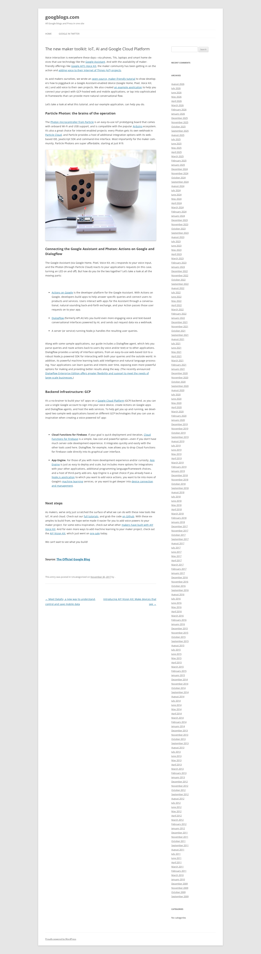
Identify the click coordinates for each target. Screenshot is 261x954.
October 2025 (178, 126)
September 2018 (180, 488)
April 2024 (176, 203)
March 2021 (177, 360)
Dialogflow (58, 318)
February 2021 (178, 364)
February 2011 (178, 870)
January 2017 (178, 573)
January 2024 (178, 215)
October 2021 (178, 330)
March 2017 (177, 564)
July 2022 (176, 292)
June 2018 (176, 500)
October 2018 (178, 483)
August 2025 (177, 135)
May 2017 (176, 556)
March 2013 (177, 768)
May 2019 (176, 454)
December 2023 (179, 220)
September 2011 (180, 845)
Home (48, 33)
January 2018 (178, 522)
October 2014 (178, 688)
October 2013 (178, 739)
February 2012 (178, 824)
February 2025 (178, 160)
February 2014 (178, 722)
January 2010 (178, 879)
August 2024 (177, 186)
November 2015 (179, 632)
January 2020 (178, 420)
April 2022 (176, 305)
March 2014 (177, 717)
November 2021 (179, 326)
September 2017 (180, 539)
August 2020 (177, 390)
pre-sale (95, 533)
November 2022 (179, 275)
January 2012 (178, 828)
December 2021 (179, 322)
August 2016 (177, 594)
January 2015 (178, 675)
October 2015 (178, 637)
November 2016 (179, 581)
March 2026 (177, 105)
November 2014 (179, 683)
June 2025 (176, 143)
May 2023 (176, 249)
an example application (128, 87)
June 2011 (176, 858)
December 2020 (179, 373)
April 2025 (176, 152)
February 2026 (178, 109)
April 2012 (176, 815)
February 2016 (178, 620)
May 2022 (176, 301)
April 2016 (176, 611)
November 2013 (179, 734)
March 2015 (177, 666)
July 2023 (176, 241)
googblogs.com (62, 17)
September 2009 (180, 896)
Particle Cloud (53, 134)
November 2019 (179, 428)
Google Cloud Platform (110, 400)
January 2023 (178, 266)
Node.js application (63, 477)
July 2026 (176, 88)
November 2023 (179, 224)
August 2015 (177, 645)
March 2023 (177, 258)
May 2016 (176, 607)
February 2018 (178, 517)
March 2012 (177, 819)
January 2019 (178, 471)
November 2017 (179, 530)
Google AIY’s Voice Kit (83, 66)
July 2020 (176, 394)
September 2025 (180, 130)
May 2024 (176, 198)
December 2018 (179, 475)
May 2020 (176, 403)
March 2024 (177, 207)
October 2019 (178, 432)
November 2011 (179, 836)
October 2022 (178, 279)
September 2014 (180, 692)
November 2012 (179, 785)
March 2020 (177, 411)
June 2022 (176, 296)
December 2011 (179, 832)
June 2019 (176, 449)
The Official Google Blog (73, 559)
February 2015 (178, 671)
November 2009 (179, 887)
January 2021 (178, 369)
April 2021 (176, 356)
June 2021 (176, 347)
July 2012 (176, 802)
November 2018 (179, 479)
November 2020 (179, 377)
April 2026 (176, 101)
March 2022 (177, 309)
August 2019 (177, 441)
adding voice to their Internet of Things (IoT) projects (90, 70)
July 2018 (176, 496)
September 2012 (180, 794)
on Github (128, 516)
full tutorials (91, 516)
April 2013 (176, 764)
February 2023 (178, 262)
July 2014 (176, 700)
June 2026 (176, 92)
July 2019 (176, 445)
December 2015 (179, 628)
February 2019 (178, 466)
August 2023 (177, 237)
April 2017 (176, 560)
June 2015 (176, 654)
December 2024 (179, 169)
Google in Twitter (69, 33)
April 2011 (176, 862)
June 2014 (176, 705)
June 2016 (176, 603)
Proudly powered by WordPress (60, 939)
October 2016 (178, 585)
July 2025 (176, 139)
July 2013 (176, 751)
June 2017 (176, 551)
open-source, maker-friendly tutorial (113, 78)
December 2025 (179, 118)
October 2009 (178, 892)
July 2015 (176, 649)
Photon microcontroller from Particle (72, 122)
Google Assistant (95, 61)
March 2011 (177, 866)
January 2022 (178, 318)
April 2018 (176, 509)
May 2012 (176, 811)
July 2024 (176, 190)
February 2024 (178, 211)
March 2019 (177, 462)
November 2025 (179, 122)
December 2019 (179, 424)
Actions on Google (62, 292)
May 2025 (176, 147)
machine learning (72, 481)
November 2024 (179, 173)
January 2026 (178, 113)
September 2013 (180, 743)
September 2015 (180, 641)
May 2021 (176, 352)
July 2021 (176, 343)
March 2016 (177, 615)
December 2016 (179, 577)
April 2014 (176, 713)
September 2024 (180, 181)
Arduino (137, 126)
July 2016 (176, 598)
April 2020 (176, 407)
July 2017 (176, 547)
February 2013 (178, 773)
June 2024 (176, 194)
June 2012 (176, 807)
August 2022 (177, 288)
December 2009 (179, 883)
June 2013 (176, 756)
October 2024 (178, 177)
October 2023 (178, 228)
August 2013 (177, 747)
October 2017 (178, 534)
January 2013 (178, 777)
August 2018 (177, 492)
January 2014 (178, 726)
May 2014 (176, 709)
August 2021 (177, 339)
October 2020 (178, 381)
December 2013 (179, 730)
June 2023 (176, 245)
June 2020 (176, 398)
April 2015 (176, 662)
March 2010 (177, 875)
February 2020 (178, 415)
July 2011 (176, 853)
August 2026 (177, 84)
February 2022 (178, 313)
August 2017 (177, 543)
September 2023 (180, 232)
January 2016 (178, 624)
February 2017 (178, 568)
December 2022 (179, 271)
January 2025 (178, 164)
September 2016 (180, 590)
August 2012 (177, 798)
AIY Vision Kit (57, 533)
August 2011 (177, 849)
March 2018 (177, 513)
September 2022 (180, 284)
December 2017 (179, 526)
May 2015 (176, 658)
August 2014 (177, 696)
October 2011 (178, 841)
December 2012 (179, 781)
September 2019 (180, 437)
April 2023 (176, 254)
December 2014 (179, 679)
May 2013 (176, 760)
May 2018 (176, 505)
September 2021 (180, 335)
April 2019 (176, 458)
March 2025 (177, 156)
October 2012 (178, 790)
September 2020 (180, 386)
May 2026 (176, 96)
